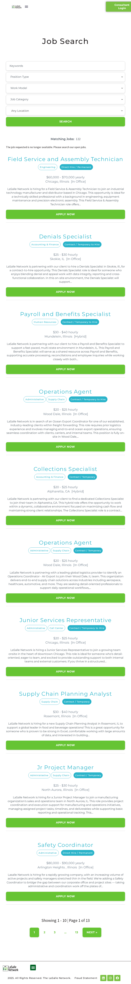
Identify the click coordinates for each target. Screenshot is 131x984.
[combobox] (65, 77)
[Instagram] (110, 978)
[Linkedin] (103, 978)
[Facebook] (117, 978)
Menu (26, 6)
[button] (33, 967)
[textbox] (29, 77)
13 (76, 932)
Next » (92, 932)
